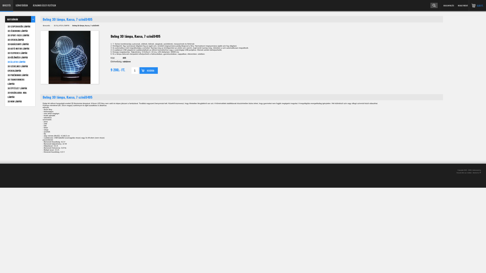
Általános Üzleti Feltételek (44, 5)
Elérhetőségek (22, 5)
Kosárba (150, 70)
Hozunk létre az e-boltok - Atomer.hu (468, 173)
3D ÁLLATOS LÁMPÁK (61, 26)
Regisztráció (463, 5)
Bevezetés (7, 5)
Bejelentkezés (448, 5)
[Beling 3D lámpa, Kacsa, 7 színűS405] (69, 57)
